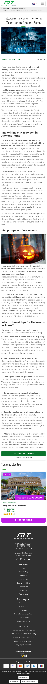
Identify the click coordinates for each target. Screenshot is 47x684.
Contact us (23, 579)
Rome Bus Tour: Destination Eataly (23, 634)
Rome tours (23, 603)
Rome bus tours (9, 503)
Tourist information (19, 8)
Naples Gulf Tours (23, 621)
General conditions (23, 583)
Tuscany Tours (23, 617)
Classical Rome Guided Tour (23, 637)
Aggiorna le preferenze (29, 681)
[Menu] (42, 3)
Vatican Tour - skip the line (23, 641)
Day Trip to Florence (23, 645)
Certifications (23, 586)
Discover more (23, 520)
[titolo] (23, 537)
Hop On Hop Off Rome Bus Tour (23, 630)
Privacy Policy (14, 681)
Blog (8, 8)
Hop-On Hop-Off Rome (14, 506)
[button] (34, 3)
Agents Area (23, 594)
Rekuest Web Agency (23, 673)
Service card (23, 590)
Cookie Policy (23, 677)
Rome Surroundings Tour (23, 614)
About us (23, 575)
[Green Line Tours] (8, 3)
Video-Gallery (23, 572)
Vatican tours (23, 606)
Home (3, 8)
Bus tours (23, 610)
